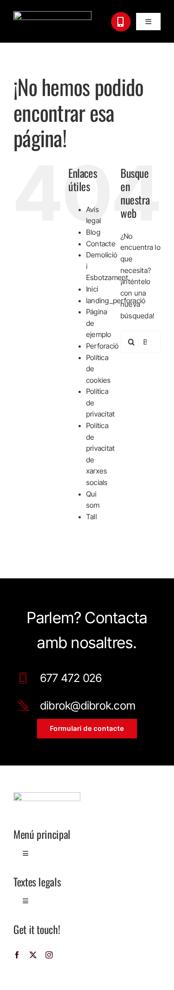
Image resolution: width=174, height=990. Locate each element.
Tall (91, 516)
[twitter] (33, 954)
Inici (92, 289)
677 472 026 (71, 678)
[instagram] (49, 954)
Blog (93, 232)
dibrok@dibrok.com (88, 705)
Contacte (101, 243)
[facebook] (17, 954)
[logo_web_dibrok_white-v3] (52, 14)
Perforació (102, 345)
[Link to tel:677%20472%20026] (121, 22)
